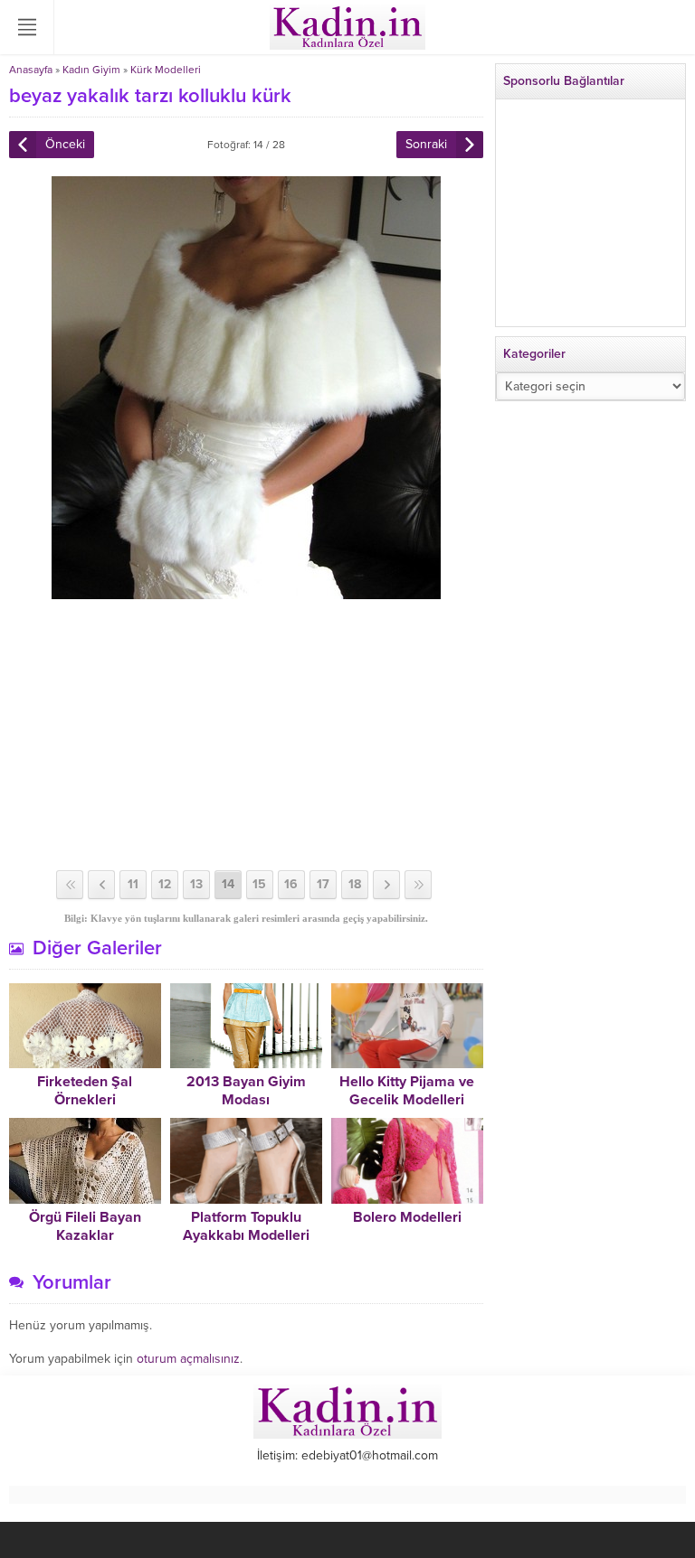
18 (354, 884)
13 (196, 884)
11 (133, 884)
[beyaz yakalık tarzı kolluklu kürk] (246, 591)
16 (291, 884)
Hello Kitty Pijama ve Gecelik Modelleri (406, 1091)
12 (164, 884)
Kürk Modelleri (165, 69)
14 (228, 884)
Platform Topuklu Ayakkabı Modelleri (246, 1226)
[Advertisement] (246, 734)
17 (323, 884)
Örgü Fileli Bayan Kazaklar (85, 1226)
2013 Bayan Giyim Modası (246, 1091)
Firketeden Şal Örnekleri (84, 1091)
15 (259, 884)
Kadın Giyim (91, 69)
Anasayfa (30, 69)
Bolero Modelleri (407, 1217)
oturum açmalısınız (188, 1358)
